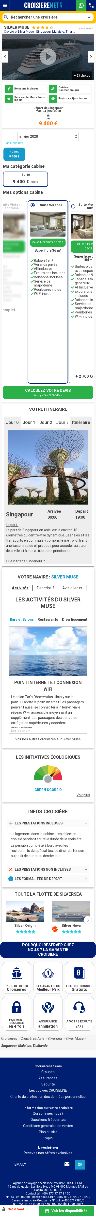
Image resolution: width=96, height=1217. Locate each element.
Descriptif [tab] (45, 588)
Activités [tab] (20, 588)
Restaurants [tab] (48, 619)
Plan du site (48, 1132)
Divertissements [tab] (75, 619)
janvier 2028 (28, 136)
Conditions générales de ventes (48, 1126)
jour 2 (45, 422)
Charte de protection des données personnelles (48, 1096)
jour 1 (29, 422)
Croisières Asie (32, 1038)
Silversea (55, 1038)
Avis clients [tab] (72, 588)
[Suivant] (88, 920)
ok (80, 1165)
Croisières (9, 1038)
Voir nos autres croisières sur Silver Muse (48, 739)
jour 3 (62, 422)
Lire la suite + (20, 730)
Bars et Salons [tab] (22, 619)
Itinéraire (81, 422)
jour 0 (12, 422)
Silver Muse (74, 1038)
